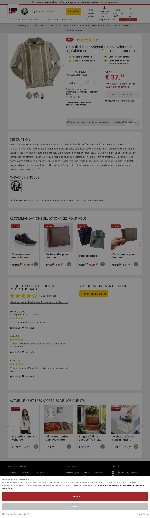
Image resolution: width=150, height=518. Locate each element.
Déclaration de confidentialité (15, 514)
